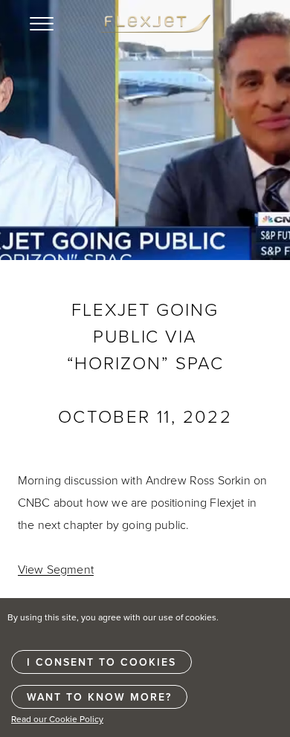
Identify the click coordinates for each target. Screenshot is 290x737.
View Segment (56, 569)
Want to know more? (99, 696)
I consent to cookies (101, 662)
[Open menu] (42, 23)
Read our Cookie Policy (57, 718)
